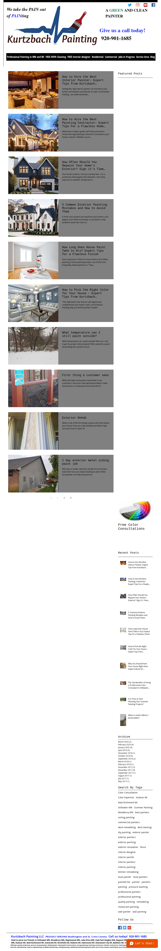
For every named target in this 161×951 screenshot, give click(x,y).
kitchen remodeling (128, 871)
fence (143, 847)
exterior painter (141, 832)
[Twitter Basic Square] (124, 927)
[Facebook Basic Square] (120, 927)
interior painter (126, 857)
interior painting (126, 867)
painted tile (124, 881)
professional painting (129, 896)
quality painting (126, 901)
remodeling (143, 901)
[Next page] (71, 498)
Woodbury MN (125, 812)
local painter (124, 876)
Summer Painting (143, 807)
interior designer (127, 852)
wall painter (124, 911)
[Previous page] (51, 498)
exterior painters (127, 837)
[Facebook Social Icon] (153, 5)
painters (146, 881)
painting (122, 886)
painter (136, 881)
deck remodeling (127, 827)
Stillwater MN (125, 807)
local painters (140, 876)
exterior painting (127, 842)
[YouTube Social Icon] (145, 5)
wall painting (139, 911)
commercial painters (129, 822)
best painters (142, 812)
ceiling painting (126, 817)
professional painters (129, 891)
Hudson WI (141, 797)
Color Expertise (126, 797)
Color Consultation (128, 792)
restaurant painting (128, 906)
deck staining (145, 827)
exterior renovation (128, 847)
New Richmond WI (127, 802)
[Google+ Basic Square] (129, 927)
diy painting (124, 832)
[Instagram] (137, 5)
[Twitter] (130, 5)
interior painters (126, 861)
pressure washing (138, 886)
